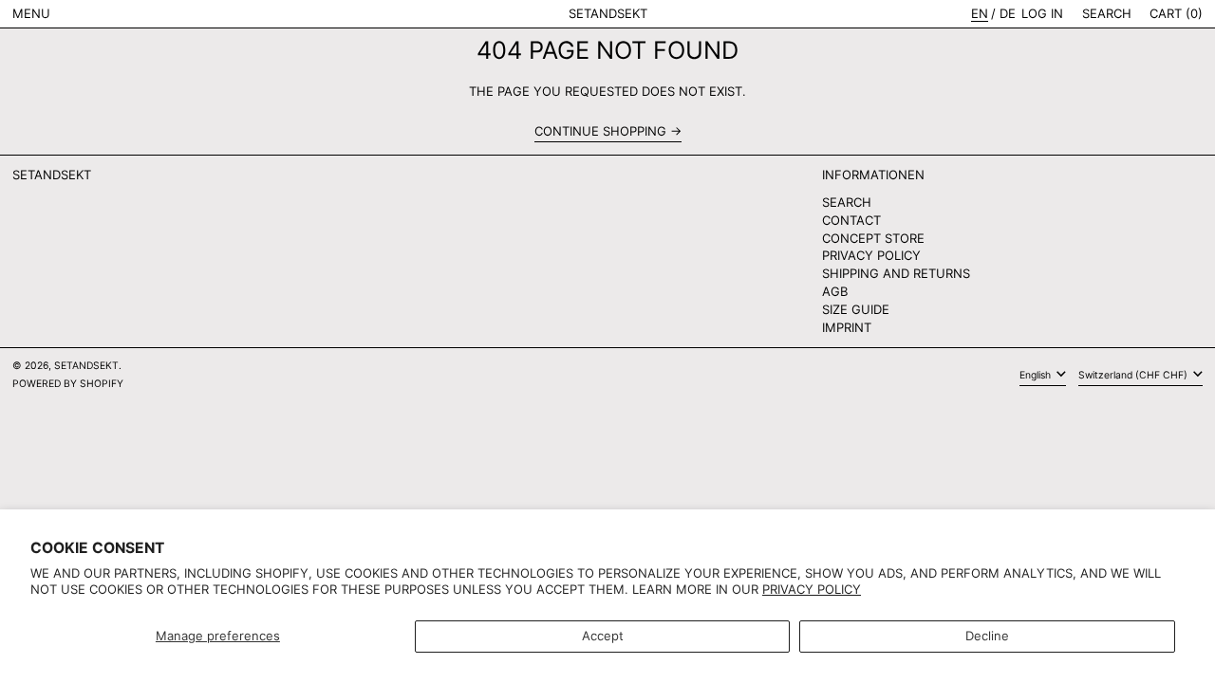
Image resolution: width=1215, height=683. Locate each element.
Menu (31, 13)
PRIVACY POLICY (871, 255)
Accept (603, 635)
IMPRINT (846, 327)
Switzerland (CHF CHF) (1134, 375)
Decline (987, 635)
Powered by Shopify (67, 384)
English (1036, 375)
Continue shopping (600, 131)
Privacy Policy (811, 589)
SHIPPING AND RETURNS (896, 273)
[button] (1106, 14)
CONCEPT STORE (873, 238)
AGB (835, 291)
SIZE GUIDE (855, 309)
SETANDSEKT (608, 13)
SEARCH (846, 202)
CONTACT (851, 220)
